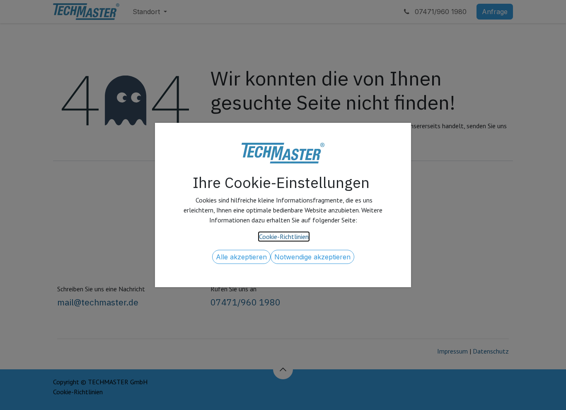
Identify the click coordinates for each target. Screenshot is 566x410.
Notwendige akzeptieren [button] (312, 257)
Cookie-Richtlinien (284, 236)
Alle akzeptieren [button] (241, 257)
